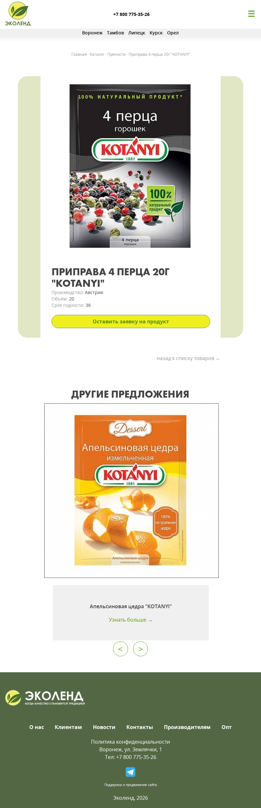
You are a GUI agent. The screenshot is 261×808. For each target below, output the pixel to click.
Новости (104, 727)
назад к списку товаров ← (189, 358)
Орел (173, 33)
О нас (36, 727)
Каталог (97, 54)
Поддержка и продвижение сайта (130, 785)
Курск (156, 33)
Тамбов (115, 33)
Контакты (139, 727)
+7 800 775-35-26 (131, 14)
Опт (227, 727)
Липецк (136, 33)
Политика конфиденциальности (130, 741)
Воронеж (92, 33)
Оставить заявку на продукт (131, 321)
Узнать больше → (131, 619)
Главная (79, 54)
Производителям (187, 727)
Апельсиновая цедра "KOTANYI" (131, 606)
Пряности (116, 54)
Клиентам (68, 727)
